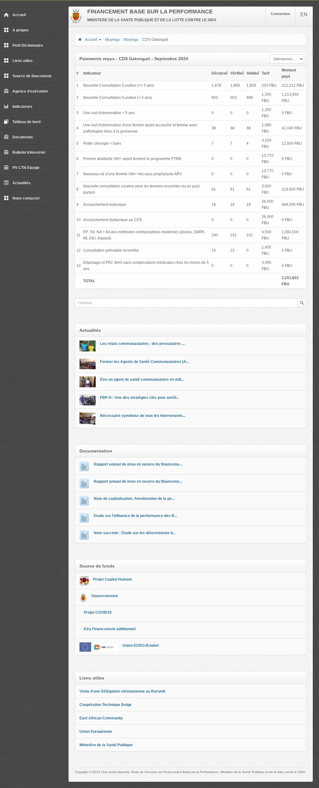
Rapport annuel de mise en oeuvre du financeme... (138, 464)
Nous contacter (26, 198)
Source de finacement (31, 76)
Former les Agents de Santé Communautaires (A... (144, 362)
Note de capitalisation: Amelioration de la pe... (134, 498)
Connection (280, 14)
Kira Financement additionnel (110, 629)
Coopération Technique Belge (105, 705)
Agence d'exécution (30, 91)
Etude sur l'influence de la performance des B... (135, 516)
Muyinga (112, 39)
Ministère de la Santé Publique (106, 745)
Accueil (19, 15)
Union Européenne (95, 731)
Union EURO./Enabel (140, 645)
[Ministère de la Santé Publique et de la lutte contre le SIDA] (75, 22)
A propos (20, 30)
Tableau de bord (26, 122)
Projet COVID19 (98, 612)
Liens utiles (22, 61)
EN (303, 14)
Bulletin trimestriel (28, 152)
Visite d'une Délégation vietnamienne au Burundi (122, 691)
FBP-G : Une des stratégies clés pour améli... (139, 397)
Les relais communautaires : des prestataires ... (142, 343)
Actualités (21, 183)
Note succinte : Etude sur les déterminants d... (134, 533)
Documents (22, 137)
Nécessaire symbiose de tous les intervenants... (142, 415)
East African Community (101, 718)
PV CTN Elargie (26, 168)
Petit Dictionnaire (27, 45)
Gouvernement (104, 596)
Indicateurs (22, 106)
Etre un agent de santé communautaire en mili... (142, 379)
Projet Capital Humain (112, 579)
